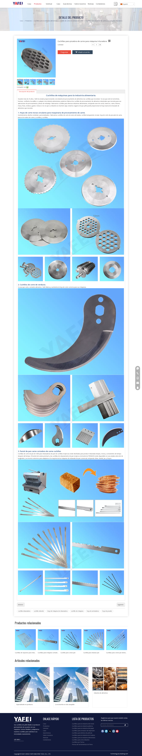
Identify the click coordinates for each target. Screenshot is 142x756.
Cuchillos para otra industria (80, 740)
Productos (46, 726)
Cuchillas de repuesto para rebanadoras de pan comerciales (25, 653)
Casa (44, 724)
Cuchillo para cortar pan (68, 653)
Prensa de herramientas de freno (82, 744)
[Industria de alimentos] (109, 678)
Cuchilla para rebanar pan (91, 653)
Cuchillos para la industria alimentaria (83, 737)
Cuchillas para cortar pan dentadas (116, 653)
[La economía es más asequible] (71, 684)
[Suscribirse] (125, 725)
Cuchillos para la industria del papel (83, 728)
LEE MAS (17, 739)
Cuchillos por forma (78, 742)
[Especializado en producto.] (32, 684)
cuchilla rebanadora (24, 611)
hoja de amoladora (93, 611)
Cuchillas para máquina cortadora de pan (48, 653)
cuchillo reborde (39, 611)
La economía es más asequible (64, 704)
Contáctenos (47, 740)
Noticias (45, 737)
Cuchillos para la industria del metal (83, 724)
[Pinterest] (117, 731)
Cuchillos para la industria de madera (83, 735)
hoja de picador (107, 611)
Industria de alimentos (101, 693)
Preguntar (64, 52)
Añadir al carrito (84, 52)
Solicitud (45, 728)
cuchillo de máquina (77, 611)
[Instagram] (113, 731)
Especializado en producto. (24, 704)
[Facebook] (102, 731)
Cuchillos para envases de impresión (83, 731)
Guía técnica (47, 733)
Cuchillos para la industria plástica (82, 726)
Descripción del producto (27, 91)
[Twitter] (109, 731)
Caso (44, 731)
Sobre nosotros (48, 735)
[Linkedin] (106, 731)
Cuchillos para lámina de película (82, 733)
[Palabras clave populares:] (115, 4)
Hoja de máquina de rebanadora (57, 611)
